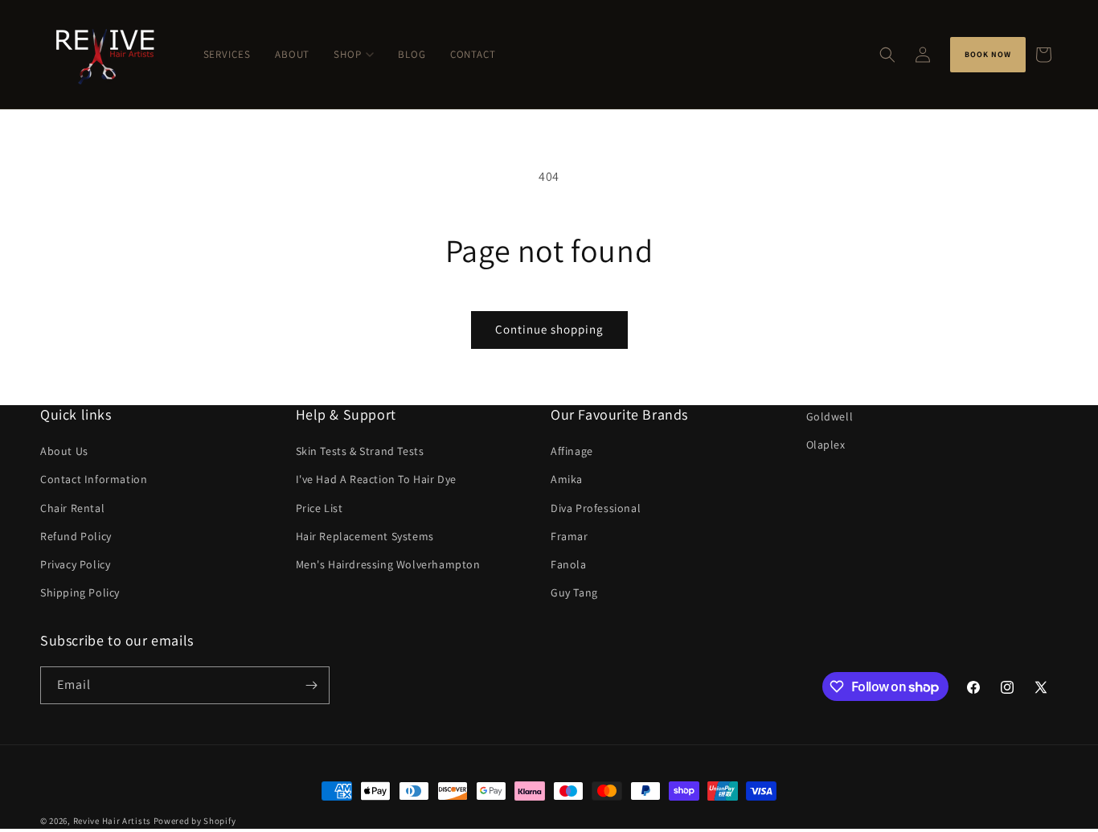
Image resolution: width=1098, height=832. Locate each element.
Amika (567, 479)
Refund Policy (76, 536)
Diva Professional (596, 508)
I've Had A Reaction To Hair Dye (376, 479)
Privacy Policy (75, 564)
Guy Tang (574, 592)
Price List (319, 508)
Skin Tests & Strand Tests (360, 451)
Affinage (572, 451)
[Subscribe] (311, 685)
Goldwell (830, 416)
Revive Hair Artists (112, 820)
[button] (887, 54)
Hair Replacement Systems (365, 536)
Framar (569, 536)
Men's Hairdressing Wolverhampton (388, 564)
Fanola (569, 564)
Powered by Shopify (195, 820)
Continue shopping (549, 329)
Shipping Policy (80, 592)
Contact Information (93, 479)
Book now (988, 54)
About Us (64, 451)
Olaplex (826, 444)
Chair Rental (72, 508)
